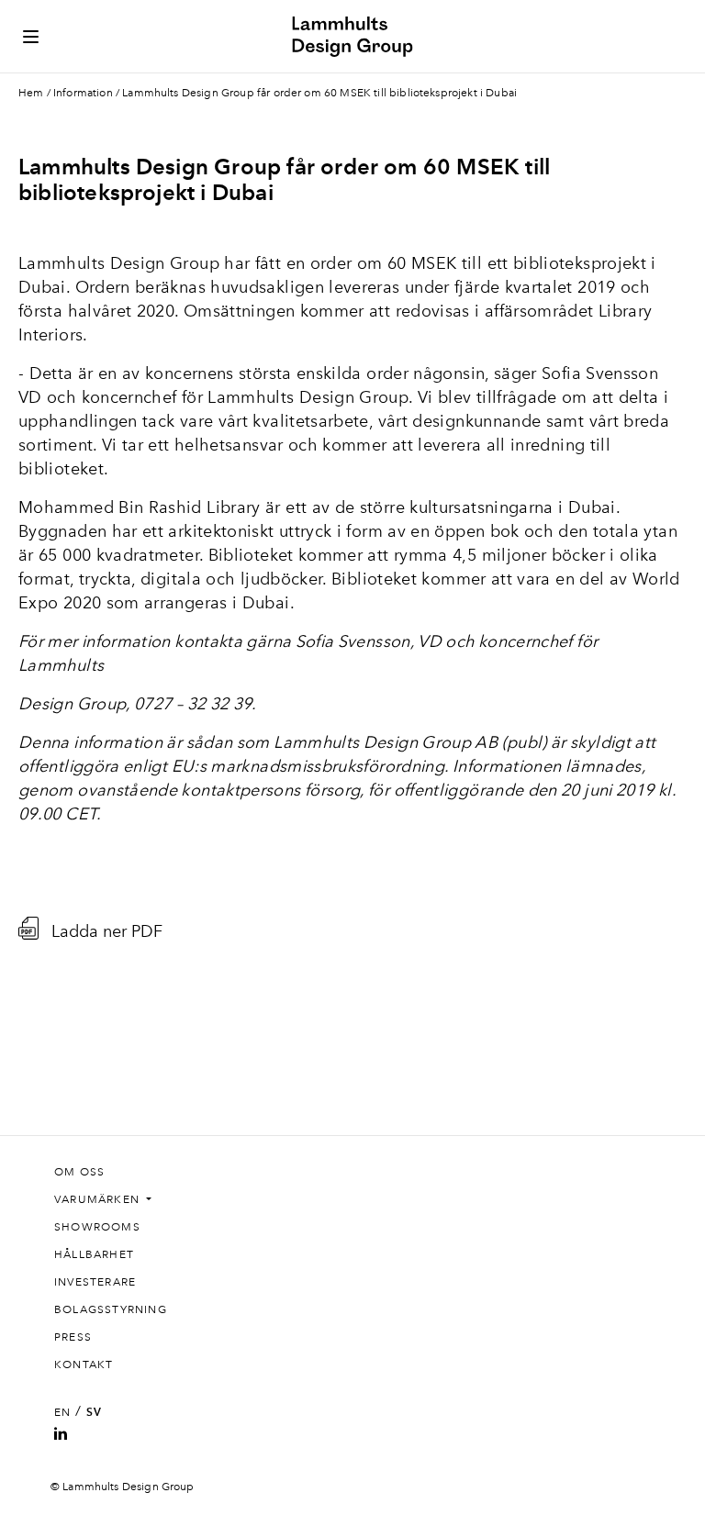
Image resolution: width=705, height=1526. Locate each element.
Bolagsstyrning (110, 1309)
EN (62, 1412)
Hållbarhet (94, 1254)
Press (73, 1337)
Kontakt (83, 1364)
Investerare (95, 1281)
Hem (30, 92)
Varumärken (98, 1199)
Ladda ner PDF (106, 930)
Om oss (79, 1171)
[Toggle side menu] (30, 37)
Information (83, 92)
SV (94, 1412)
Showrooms (97, 1226)
